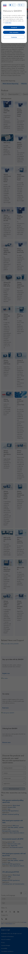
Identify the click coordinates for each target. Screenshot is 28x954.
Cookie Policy (8, 22)
